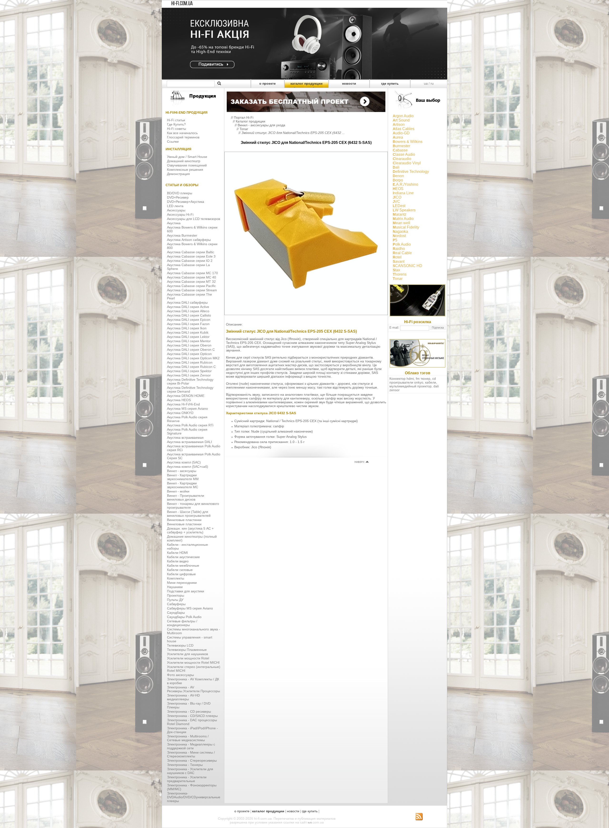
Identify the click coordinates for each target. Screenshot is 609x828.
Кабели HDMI (177, 553)
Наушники (175, 587)
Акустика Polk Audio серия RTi (190, 425)
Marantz (399, 214)
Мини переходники (182, 582)
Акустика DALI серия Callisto (189, 315)
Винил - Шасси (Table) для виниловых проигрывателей (189, 513)
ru (432, 83)
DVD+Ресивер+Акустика (185, 202)
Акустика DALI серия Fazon (188, 324)
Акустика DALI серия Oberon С (191, 349)
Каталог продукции (250, 121)
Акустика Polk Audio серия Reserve (187, 419)
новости (349, 83)
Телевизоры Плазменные (187, 650)
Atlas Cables (403, 129)
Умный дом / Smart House (187, 157)
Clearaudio (402, 159)
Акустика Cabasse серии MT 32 (191, 281)
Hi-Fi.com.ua (182, 4)
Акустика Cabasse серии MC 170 (192, 273)
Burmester (401, 146)
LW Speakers (404, 210)
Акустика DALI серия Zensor (189, 375)
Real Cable (402, 253)
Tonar (244, 129)
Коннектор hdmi (401, 378)
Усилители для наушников (187, 654)
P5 (395, 240)
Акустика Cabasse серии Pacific (191, 286)
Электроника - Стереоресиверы (192, 760)
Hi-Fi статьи (176, 120)
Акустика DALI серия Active (188, 307)
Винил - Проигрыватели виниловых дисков (185, 497)
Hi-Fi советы (176, 129)
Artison (399, 124)
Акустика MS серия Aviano (187, 408)
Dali (396, 167)
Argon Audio (403, 116)
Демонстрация (178, 174)
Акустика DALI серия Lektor (188, 337)
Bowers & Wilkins (407, 142)
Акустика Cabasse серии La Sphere (188, 267)
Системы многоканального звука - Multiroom (193, 631)
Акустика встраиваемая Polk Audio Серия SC (193, 456)
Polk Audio (402, 244)
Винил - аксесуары (181, 471)
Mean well (401, 223)
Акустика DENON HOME (185, 396)
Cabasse (400, 150)
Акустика (174, 223)
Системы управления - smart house (189, 639)
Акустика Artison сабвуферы (189, 240)
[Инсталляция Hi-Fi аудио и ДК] (306, 100)
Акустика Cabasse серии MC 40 (191, 277)
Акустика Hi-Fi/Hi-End (183, 404)
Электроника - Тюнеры (185, 765)
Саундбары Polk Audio (184, 617)
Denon (398, 176)
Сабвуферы (176, 604)
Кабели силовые (180, 570)
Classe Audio (404, 154)
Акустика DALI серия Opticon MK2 (193, 358)
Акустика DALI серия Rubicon (189, 362)
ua (426, 83)
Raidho (399, 249)
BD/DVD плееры (179, 193)
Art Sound (401, 120)
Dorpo (398, 180)
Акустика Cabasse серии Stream (192, 290)
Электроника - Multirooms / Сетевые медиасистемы (188, 738)
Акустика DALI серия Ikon (186, 328)
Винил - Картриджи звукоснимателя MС (182, 485)
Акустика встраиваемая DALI (189, 442)
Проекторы (175, 595)
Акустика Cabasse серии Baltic (190, 252)
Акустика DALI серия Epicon (188, 319)
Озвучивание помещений (187, 165)
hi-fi (310, 822)
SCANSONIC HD (407, 266)
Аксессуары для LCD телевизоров (193, 219)
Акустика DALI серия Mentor (189, 341)
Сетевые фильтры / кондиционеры (182, 623)
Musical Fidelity (406, 227)
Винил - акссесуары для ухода (261, 125)
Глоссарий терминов (183, 137)
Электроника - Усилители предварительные (186, 779)
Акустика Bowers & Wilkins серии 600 (192, 229)
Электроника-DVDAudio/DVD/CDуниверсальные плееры (193, 797)
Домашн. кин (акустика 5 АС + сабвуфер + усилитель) (190, 530)
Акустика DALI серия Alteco (188, 311)
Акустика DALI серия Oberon (189, 345)
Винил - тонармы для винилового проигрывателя (193, 505)
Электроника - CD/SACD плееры (192, 716)
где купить (390, 83)
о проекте (267, 83)
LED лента (175, 206)
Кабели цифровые (181, 574)
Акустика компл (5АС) (184, 462)
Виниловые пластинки (184, 520)
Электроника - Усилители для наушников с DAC (190, 771)
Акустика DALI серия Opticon (189, 354)
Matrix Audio (403, 219)
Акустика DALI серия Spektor (189, 371)
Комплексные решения (185, 169)
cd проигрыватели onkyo (412, 380)
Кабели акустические (183, 557)
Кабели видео (178, 561)
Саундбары (176, 612)
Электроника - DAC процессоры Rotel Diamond (192, 722)
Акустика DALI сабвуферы (187, 302)
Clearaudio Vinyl (407, 163)
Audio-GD (401, 133)
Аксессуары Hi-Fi (180, 214)
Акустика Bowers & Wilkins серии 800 (192, 246)
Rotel (397, 257)
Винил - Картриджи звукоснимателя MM (183, 477)
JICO (397, 197)
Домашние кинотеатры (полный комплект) (192, 538)
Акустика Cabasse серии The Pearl (189, 296)
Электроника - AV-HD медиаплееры (183, 697)
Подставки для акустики (185, 591)
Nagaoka (400, 231)
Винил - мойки (178, 491)
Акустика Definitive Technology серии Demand (190, 389)
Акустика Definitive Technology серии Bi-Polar (190, 381)
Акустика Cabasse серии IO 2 (189, 261)
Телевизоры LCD (180, 645)
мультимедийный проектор (410, 386)
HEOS (398, 189)
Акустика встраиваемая (185, 437)
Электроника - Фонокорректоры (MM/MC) (191, 787)
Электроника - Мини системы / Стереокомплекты (191, 754)
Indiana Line (403, 193)
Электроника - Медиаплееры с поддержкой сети (191, 746)
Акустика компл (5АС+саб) (187, 466)
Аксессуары (176, 210)
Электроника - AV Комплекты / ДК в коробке (193, 681)
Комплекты (175, 578)
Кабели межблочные (183, 565)
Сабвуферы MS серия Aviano (190, 608)
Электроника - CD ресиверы (189, 711)
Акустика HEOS (179, 400)
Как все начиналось (182, 133)
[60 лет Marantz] (417, 366)
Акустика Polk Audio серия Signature (187, 431)
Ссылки (173, 141)
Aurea (398, 137)
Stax (396, 270)
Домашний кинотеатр (183, 161)
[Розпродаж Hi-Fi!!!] (304, 78)
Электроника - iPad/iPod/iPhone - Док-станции (192, 730)
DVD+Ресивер (178, 197)
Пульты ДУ (175, 600)
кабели (430, 382)
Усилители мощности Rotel (188, 658)
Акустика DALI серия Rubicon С (191, 367)
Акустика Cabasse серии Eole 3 (191, 256)
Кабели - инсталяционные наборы (187, 546)
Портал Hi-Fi (243, 117)
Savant (398, 261)
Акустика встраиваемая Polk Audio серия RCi (193, 448)
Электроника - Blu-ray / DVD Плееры (189, 705)
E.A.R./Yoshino (405, 184)
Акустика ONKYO (180, 413)
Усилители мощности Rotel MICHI (193, 662)
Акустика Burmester (182, 235)
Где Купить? (176, 124)
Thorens (400, 274)
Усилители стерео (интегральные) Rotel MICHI (193, 668)
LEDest (399, 206)
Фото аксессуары (180, 675)
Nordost (399, 236)
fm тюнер (423, 378)
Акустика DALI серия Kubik (187, 332)
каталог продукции (306, 83)
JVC (396, 202)
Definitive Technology (411, 172)
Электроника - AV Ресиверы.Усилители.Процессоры (193, 689)
